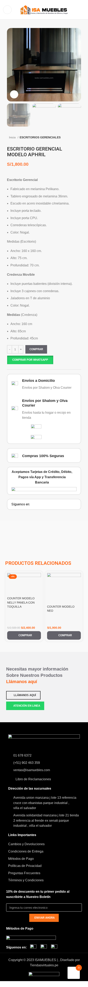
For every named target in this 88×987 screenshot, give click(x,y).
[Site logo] (44, 9)
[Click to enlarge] (14, 94)
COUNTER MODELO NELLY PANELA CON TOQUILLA (21, 602)
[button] (30, 360)
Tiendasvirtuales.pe (44, 965)
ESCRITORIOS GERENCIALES (40, 137)
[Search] (83, 10)
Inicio (13, 137)
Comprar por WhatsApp (30, 359)
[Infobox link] (44, 384)
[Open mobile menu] (7, 10)
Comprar (36, 349)
